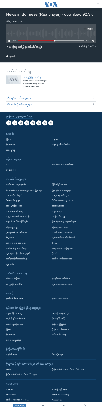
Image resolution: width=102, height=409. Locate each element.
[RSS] (38, 122)
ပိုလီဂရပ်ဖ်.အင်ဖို (58, 319)
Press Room (11, 394)
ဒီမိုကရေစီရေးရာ (13, 200)
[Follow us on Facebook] (8, 122)
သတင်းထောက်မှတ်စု (14, 211)
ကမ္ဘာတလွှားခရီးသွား (60, 195)
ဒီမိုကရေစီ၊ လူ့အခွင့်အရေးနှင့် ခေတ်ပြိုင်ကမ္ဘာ (24, 190)
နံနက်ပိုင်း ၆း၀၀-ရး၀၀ (14, 299)
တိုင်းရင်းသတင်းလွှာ (60, 227)
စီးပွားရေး (10, 237)
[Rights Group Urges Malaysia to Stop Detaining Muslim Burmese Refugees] (13, 79)
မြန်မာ (8, 139)
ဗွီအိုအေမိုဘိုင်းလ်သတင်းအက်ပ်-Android (68, 369)
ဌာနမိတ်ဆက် (11, 355)
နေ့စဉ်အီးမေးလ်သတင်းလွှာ (63, 165)
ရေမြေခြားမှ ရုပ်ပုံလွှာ (60, 313)
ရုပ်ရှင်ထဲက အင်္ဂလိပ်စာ (61, 279)
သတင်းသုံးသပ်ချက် (14, 195)
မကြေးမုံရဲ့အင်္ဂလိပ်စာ (14, 284)
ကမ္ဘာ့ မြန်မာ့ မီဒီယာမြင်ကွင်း (17, 222)
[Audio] (64, 405)
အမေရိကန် (10, 150)
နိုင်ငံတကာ (10, 145)
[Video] (43, 405)
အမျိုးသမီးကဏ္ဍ (58, 216)
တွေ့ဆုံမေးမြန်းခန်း (13, 340)
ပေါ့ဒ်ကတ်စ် (11, 170)
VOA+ (8, 369)
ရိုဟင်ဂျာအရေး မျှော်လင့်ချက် (64, 222)
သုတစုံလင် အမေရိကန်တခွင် (63, 237)
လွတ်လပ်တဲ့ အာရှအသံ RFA (17, 400)
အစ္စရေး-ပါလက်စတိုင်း (61, 145)
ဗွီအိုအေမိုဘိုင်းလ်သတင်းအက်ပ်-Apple (21, 374)
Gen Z (54, 243)
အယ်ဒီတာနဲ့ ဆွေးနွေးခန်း (16, 184)
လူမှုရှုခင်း (10, 264)
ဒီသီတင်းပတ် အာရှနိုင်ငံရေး (63, 200)
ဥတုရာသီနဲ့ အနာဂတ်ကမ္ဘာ (16, 232)
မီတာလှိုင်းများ (57, 355)
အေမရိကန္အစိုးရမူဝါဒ (60, 389)
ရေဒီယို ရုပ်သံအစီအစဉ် (15, 319)
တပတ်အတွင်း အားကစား (16, 243)
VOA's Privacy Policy (60, 394)
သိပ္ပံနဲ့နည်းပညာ (12, 227)
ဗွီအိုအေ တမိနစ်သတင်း (61, 329)
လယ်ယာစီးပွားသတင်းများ (16, 248)
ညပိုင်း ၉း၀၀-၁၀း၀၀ (60, 299)
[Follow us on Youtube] (20, 122)
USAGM (9, 389)
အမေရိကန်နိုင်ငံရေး (14, 206)
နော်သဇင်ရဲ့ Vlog (59, 335)
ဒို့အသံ (54, 253)
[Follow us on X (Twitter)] (14, 122)
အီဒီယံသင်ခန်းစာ (13, 279)
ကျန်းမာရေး (57, 211)
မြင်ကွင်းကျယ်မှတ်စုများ (61, 190)
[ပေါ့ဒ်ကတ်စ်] (44, 122)
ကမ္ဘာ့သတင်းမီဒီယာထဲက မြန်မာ (18, 216)
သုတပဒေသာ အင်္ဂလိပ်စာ (62, 284)
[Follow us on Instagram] (26, 122)
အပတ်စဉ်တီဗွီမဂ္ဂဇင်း (14, 324)
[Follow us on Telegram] (32, 122)
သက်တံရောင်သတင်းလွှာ (62, 259)
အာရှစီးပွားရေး (58, 206)
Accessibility (57, 400)
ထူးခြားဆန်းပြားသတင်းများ (17, 259)
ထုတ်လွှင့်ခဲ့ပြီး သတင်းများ (33, 77)
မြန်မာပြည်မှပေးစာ (59, 184)
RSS (8, 165)
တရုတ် (55, 139)
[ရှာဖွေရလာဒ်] (85, 405)
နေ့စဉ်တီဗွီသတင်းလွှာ (14, 313)
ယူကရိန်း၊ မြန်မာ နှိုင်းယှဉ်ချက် (18, 253)
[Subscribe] (50, 122)
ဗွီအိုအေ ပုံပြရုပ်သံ (59, 324)
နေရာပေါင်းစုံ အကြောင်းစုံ (62, 248)
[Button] (10, 57)
